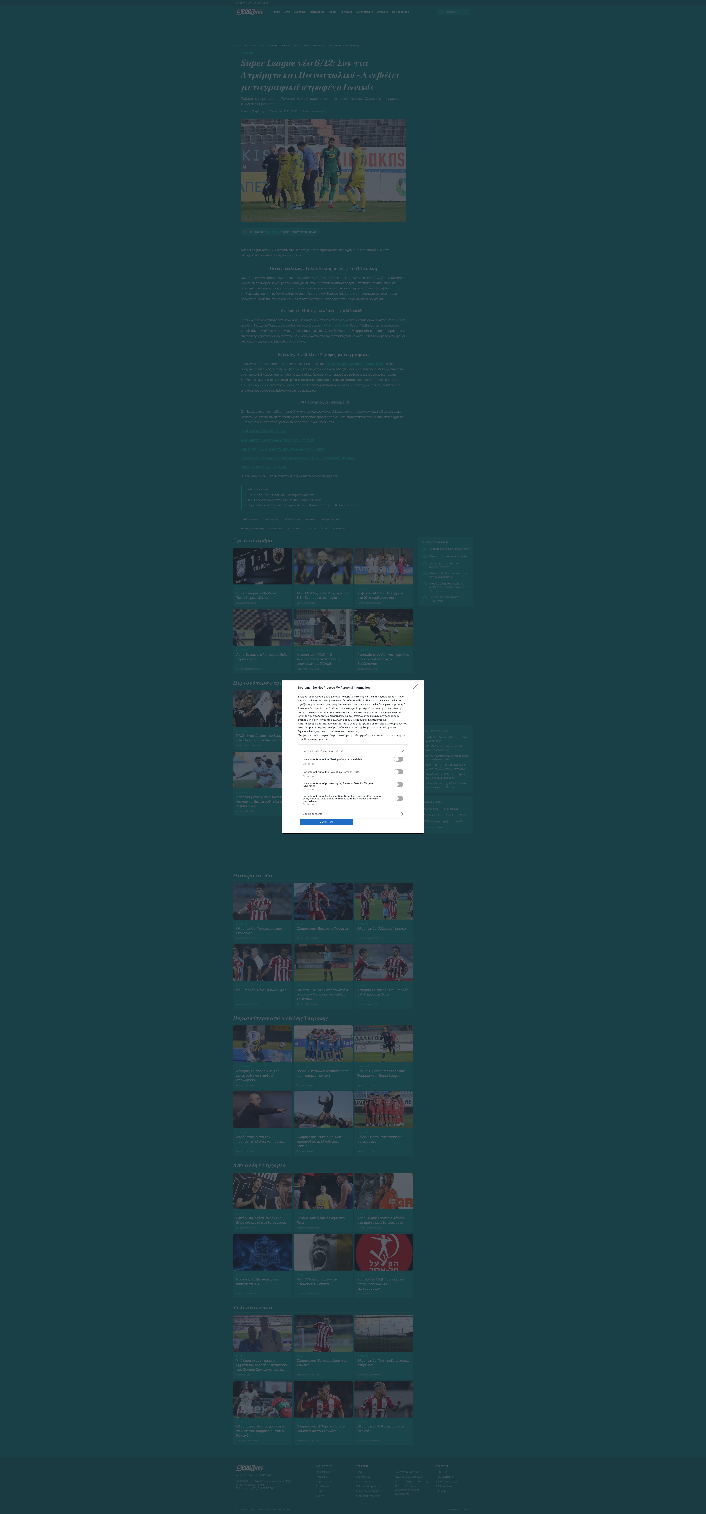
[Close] (416, 687)
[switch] (398, 759)
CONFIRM (326, 821)
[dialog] (353, 757)
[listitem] (353, 751)
